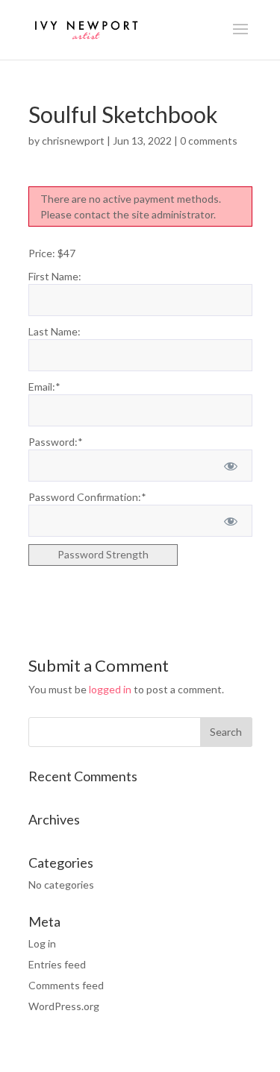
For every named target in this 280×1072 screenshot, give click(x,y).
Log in (42, 943)
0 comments (208, 140)
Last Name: (54, 331)
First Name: (54, 276)
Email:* (44, 386)
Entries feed (57, 964)
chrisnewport (73, 140)
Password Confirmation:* (87, 497)
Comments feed (66, 985)
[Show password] (230, 466)
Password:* (55, 441)
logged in (110, 689)
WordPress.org (63, 1006)
